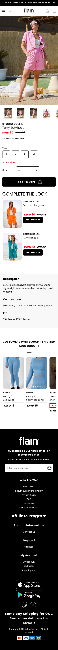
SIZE (4, 147)
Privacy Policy (29, 495)
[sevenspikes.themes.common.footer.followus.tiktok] (33, 605)
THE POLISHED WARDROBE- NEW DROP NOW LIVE (29, 2)
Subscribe (49, 468)
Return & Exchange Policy (29, 490)
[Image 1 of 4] (13, 373)
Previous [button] (2, 2)
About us (29, 503)
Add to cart (26, 182)
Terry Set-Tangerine (34, 205)
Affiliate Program (29, 516)
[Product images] (12, 214)
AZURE (53, 392)
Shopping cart (54, 10)
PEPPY (6, 392)
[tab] (8, 226)
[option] (29, 2)
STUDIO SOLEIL (12, 124)
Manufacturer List (29, 507)
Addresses (29, 566)
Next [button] (56, 2)
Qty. (5, 170)
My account (29, 561)
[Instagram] (25, 605)
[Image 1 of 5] (12, 214)
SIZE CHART (29, 486)
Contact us (29, 531)
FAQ (29, 499)
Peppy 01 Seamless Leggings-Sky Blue (13, 400)
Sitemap (29, 546)
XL (34, 154)
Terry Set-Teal (31, 237)
